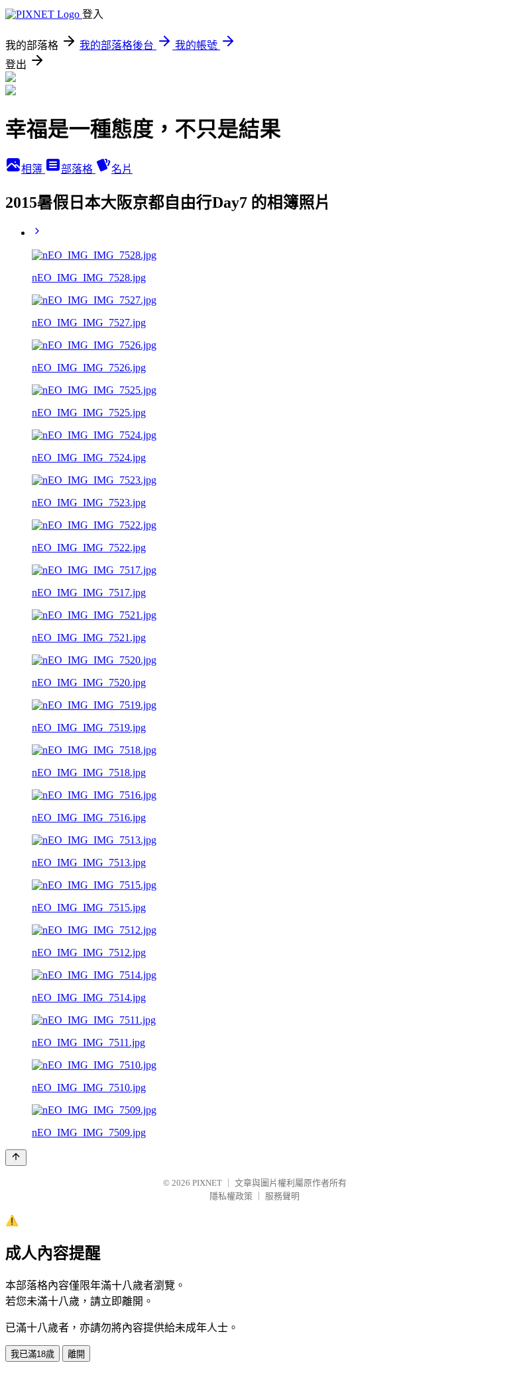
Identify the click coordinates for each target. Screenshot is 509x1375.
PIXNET (207, 1183)
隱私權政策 (231, 1196)
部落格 (78, 169)
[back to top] (16, 1157)
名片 (122, 169)
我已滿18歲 (32, 1354)
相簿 (33, 169)
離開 (76, 1354)
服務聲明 (282, 1196)
